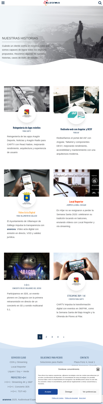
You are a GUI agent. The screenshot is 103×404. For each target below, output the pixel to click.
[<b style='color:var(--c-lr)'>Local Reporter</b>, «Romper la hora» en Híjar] (76, 183)
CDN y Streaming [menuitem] (18, 362)
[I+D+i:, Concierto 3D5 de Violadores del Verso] (26, 266)
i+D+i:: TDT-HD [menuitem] (18, 391)
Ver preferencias (89, 392)
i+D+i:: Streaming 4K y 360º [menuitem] (19, 382)
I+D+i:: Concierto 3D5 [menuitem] (18, 386)
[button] (98, 369)
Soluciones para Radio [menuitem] (51, 362)
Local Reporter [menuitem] (18, 367)
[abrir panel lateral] (3, 3)
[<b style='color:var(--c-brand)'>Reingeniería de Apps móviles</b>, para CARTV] (26, 104)
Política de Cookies (58, 398)
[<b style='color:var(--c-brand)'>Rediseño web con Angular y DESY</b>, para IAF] (76, 105)
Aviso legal (82, 398)
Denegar (68, 392)
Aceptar (48, 392)
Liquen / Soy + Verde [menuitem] (18, 371)
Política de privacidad (71, 398)
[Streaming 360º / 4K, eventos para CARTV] (76, 272)
